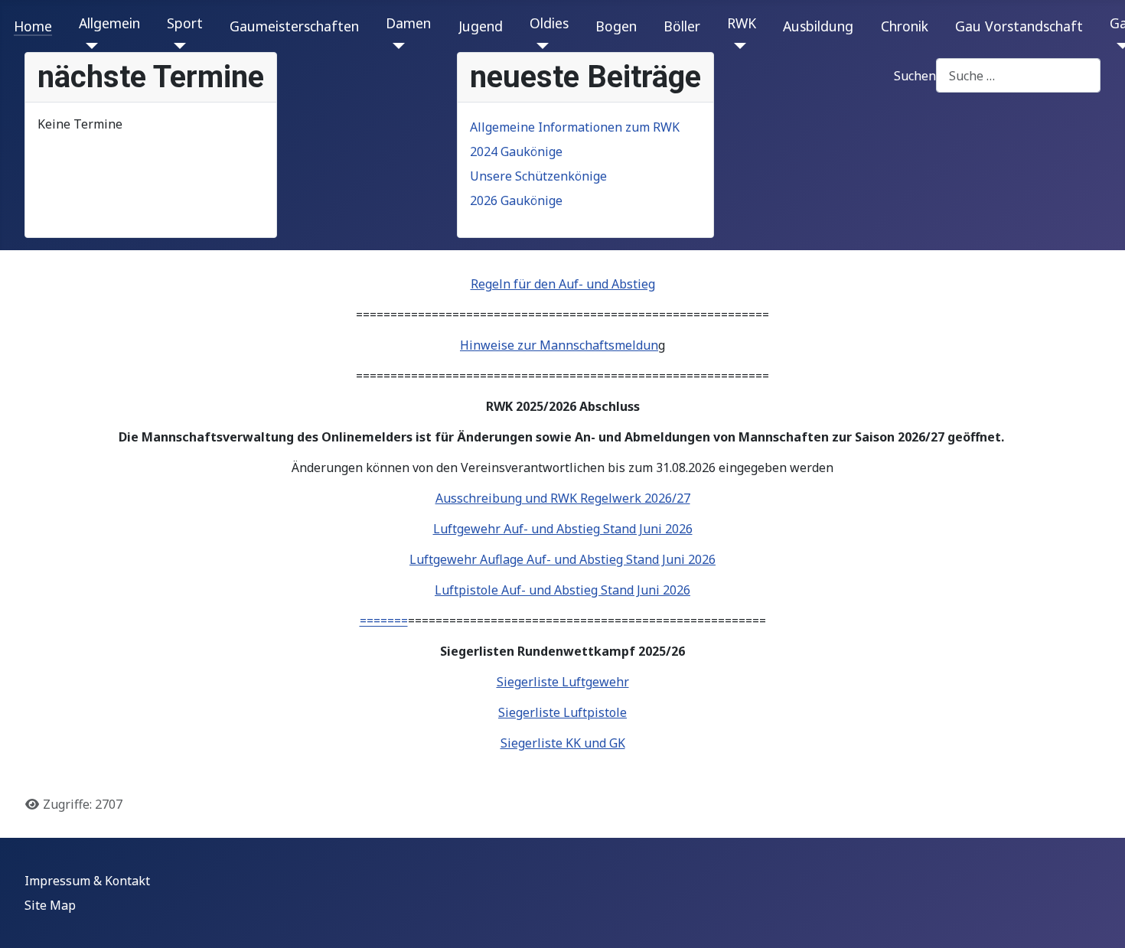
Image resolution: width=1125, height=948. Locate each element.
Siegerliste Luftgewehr (563, 681)
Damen (408, 23)
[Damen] (395, 46)
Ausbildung (818, 26)
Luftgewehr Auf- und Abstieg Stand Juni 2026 (563, 528)
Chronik (904, 26)
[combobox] (1018, 75)
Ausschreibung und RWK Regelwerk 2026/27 (562, 498)
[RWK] (736, 46)
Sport (185, 23)
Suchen (915, 75)
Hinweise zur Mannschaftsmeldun (559, 345)
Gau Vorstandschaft (1019, 26)
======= (384, 620)
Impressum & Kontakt (87, 880)
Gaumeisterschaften (294, 26)
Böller (682, 26)
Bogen (616, 26)
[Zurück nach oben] (1098, 920)
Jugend (480, 26)
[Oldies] (539, 46)
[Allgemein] (88, 46)
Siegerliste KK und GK (563, 743)
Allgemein (109, 23)
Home (33, 26)
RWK (741, 23)
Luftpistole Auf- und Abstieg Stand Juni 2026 (562, 590)
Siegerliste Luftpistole (562, 712)
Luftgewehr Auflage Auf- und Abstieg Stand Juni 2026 (562, 559)
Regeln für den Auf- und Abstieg (563, 283)
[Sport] (176, 46)
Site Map (50, 905)
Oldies (549, 23)
